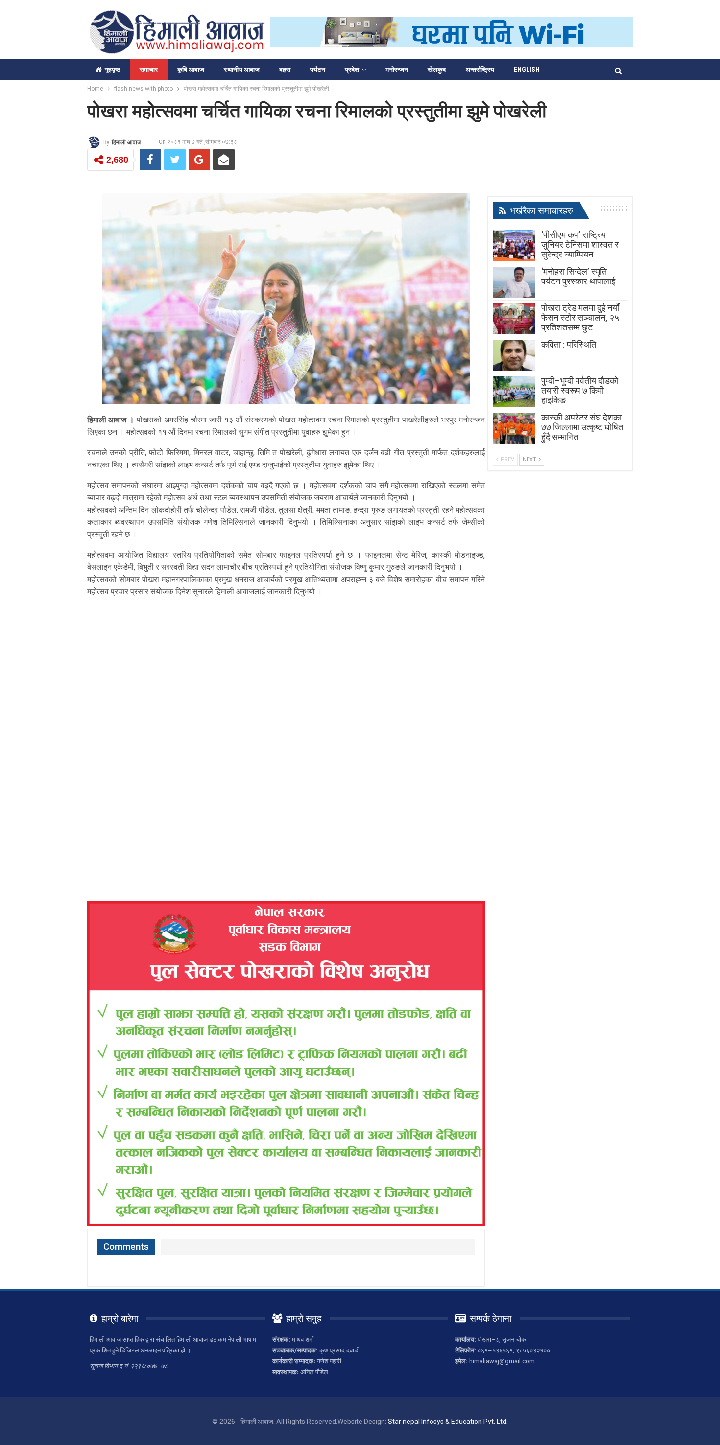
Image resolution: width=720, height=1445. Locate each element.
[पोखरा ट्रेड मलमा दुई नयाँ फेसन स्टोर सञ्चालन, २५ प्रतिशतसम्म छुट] (514, 318)
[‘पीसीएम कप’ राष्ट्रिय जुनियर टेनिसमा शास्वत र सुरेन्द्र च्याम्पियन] (514, 245)
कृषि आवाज (190, 69)
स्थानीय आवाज (242, 69)
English (527, 69)
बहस (284, 69)
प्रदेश (352, 69)
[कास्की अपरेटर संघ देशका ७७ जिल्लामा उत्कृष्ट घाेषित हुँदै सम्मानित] (514, 428)
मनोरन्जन (396, 69)
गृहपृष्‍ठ (112, 69)
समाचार (149, 69)
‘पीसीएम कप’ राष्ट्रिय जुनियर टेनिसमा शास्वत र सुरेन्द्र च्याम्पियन (580, 244)
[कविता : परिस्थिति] (514, 355)
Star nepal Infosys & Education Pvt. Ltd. (448, 1421)
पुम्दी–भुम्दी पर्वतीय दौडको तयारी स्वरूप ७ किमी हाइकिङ (579, 390)
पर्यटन (317, 69)
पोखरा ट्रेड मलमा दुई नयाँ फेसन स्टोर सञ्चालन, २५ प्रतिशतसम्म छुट (580, 317)
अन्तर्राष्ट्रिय (479, 69)
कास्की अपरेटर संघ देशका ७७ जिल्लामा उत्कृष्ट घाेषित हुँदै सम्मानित (582, 427)
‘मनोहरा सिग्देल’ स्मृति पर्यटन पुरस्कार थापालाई (578, 276)
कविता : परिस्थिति (568, 344)
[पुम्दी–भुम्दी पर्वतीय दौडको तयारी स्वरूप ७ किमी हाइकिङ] (514, 391)
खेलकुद (437, 69)
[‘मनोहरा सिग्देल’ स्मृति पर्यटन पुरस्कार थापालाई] (514, 282)
